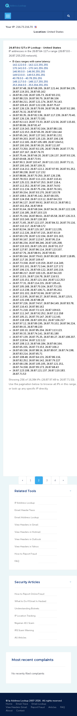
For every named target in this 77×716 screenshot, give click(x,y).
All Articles (20, 637)
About (9, 710)
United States (55, 32)
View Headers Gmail (16, 707)
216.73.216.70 (24, 27)
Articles (52, 707)
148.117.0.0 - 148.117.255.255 (30, 81)
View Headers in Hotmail (28, 532)
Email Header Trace (25, 510)
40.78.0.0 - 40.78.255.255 (27, 78)
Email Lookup (39, 703)
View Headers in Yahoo (27, 546)
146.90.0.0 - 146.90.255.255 (29, 71)
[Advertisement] (38, 431)
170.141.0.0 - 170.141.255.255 (30, 68)
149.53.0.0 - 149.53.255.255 (29, 75)
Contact (20, 710)
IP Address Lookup (25, 502)
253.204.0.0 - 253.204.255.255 (30, 85)
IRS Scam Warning (24, 630)
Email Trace (22, 703)
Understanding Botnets (27, 608)
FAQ (17, 561)
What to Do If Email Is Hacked (30, 601)
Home (9, 703)
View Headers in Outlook (28, 539)
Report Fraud (38, 707)
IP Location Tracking (25, 615)
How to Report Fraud (26, 553)
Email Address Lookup (27, 517)
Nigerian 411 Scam (24, 623)
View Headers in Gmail (26, 524)
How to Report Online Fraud (29, 593)
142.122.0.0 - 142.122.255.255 (30, 65)
